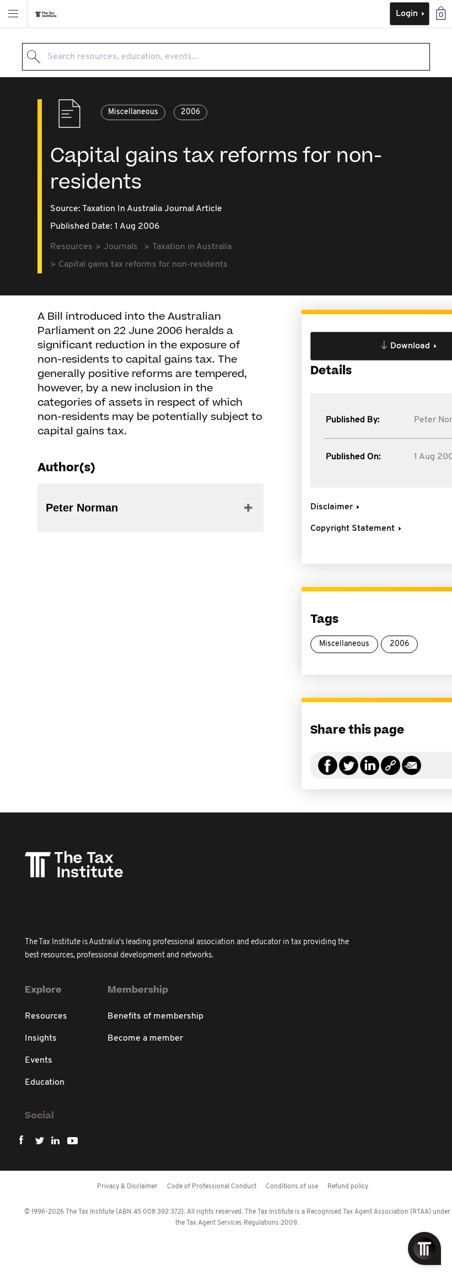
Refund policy (347, 1186)
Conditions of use (292, 1186)
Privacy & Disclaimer (127, 1186)
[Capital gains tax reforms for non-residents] (390, 771)
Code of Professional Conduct (211, 1186)
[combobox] (226, 57)
